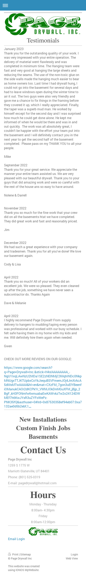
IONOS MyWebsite (27, 570)
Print (15, 554)
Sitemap (25, 554)
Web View (72, 558)
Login (74, 554)
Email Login (16, 539)
